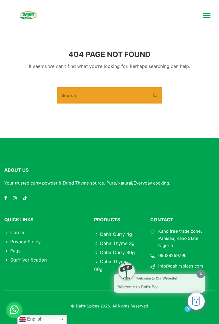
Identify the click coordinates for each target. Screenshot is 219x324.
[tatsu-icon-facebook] (6, 198)
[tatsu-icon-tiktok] (25, 198)
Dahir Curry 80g (117, 252)
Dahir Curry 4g (116, 234)
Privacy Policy (25, 241)
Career (17, 232)
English (34, 319)
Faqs (15, 251)
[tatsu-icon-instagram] (16, 198)
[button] (14, 309)
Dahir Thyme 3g (117, 243)
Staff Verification (28, 260)
